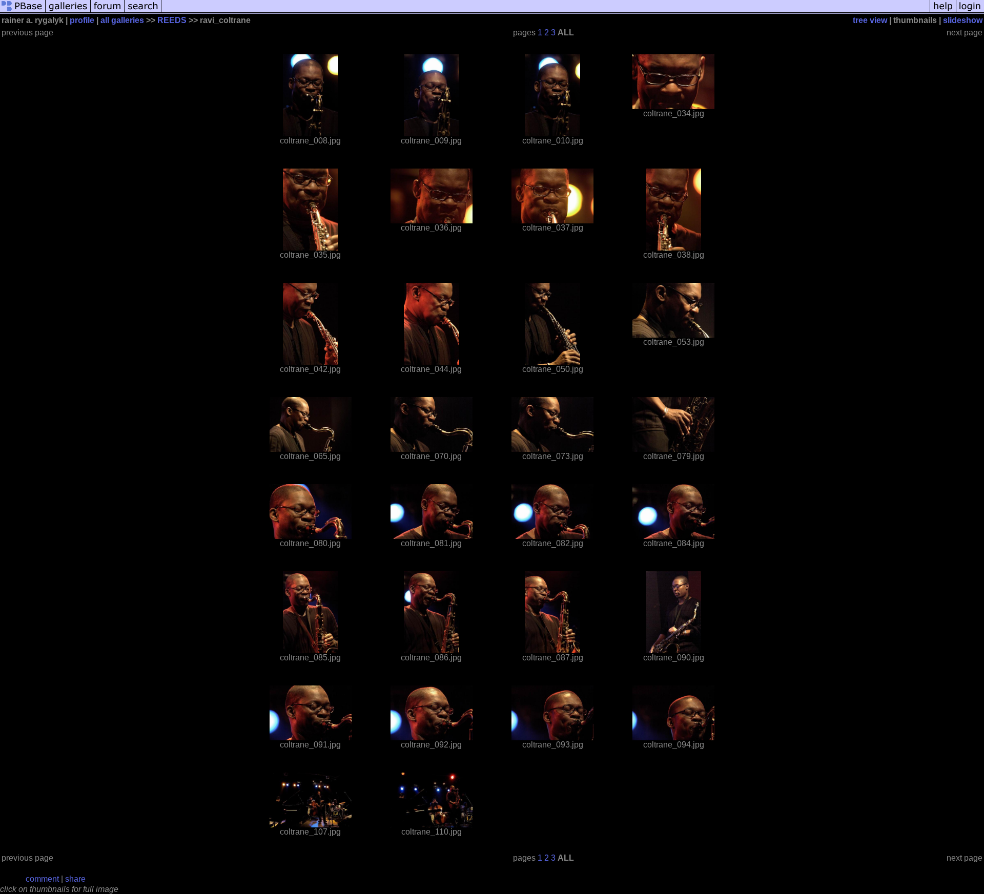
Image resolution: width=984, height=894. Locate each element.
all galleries (122, 20)
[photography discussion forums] (108, 11)
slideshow (962, 20)
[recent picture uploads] (68, 11)
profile (82, 20)
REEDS (172, 20)
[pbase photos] (23, 11)
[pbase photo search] (143, 11)
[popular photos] (545, 11)
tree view (870, 20)
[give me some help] (943, 11)
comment (42, 879)
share (75, 879)
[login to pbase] (970, 11)
